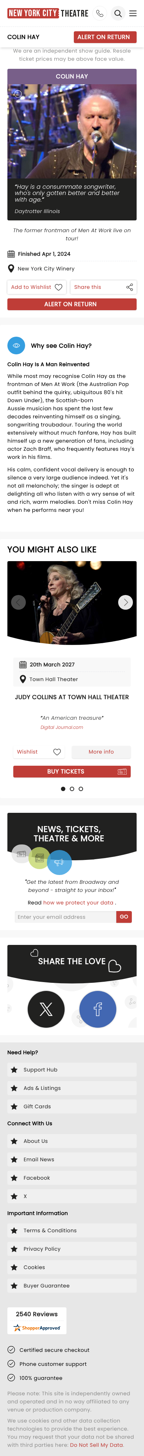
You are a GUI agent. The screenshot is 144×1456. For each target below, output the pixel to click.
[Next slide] (125, 602)
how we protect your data (79, 902)
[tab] (63, 788)
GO (124, 916)
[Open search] (118, 13)
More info (101, 751)
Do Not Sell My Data (96, 1445)
